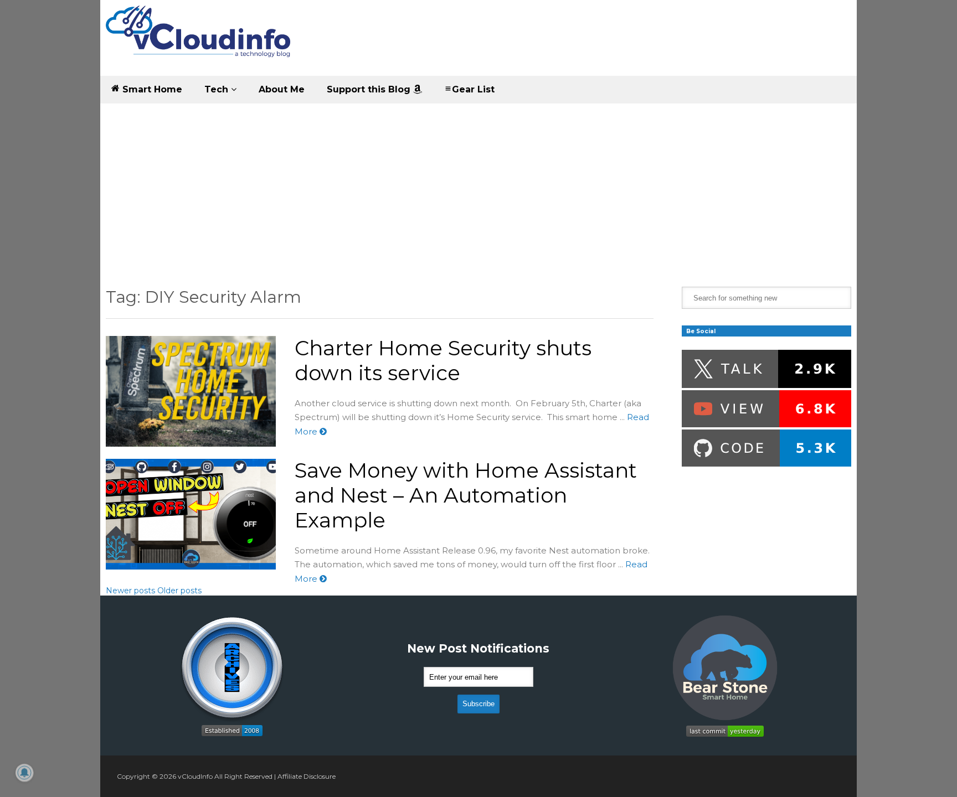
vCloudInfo (195, 776)
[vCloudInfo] (200, 41)
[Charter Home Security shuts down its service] (191, 391)
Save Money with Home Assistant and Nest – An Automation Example (466, 495)
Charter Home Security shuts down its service (443, 360)
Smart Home (151, 89)
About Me (282, 89)
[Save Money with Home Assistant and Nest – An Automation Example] (191, 514)
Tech (217, 89)
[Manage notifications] (24, 773)
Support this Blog (370, 89)
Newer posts (130, 591)
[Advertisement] (478, 186)
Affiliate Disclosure (306, 776)
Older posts (179, 591)
